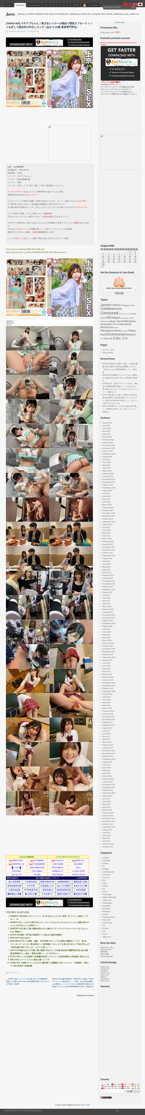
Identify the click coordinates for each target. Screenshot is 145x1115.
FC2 (46, 5)
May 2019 (106, 669)
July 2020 (106, 629)
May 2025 (106, 465)
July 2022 (106, 561)
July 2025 (106, 460)
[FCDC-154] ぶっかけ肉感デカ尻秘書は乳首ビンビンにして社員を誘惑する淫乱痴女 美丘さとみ (49, 956)
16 (135, 257)
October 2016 (108, 756)
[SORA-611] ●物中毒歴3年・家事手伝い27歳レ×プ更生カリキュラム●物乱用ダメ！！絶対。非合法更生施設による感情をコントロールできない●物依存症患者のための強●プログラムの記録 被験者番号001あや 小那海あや (73, 984)
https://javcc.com (107, 32)
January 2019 (108, 680)
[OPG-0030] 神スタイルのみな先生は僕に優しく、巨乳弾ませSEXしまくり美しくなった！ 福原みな (120, 409)
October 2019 (108, 655)
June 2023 (107, 530)
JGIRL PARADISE (109, 897)
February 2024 (108, 508)
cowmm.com (105, 973)
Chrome (121, 314)
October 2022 (108, 553)
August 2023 (107, 525)
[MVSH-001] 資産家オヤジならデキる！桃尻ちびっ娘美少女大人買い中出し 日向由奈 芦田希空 (120, 378)
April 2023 (106, 536)
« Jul (102, 267)
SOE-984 (124, 331)
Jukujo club (114, 321)
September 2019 (109, 657)
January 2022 (108, 578)
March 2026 (107, 437)
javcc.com (37, 1110)
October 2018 (108, 688)
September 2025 (109, 454)
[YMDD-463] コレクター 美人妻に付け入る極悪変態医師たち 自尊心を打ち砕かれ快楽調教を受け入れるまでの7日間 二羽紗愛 (27, 981)
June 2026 (107, 428)
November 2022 (109, 550)
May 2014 (106, 838)
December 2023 (109, 513)
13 (119, 257)
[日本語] (140, 4)
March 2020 (107, 640)
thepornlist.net (105, 950)
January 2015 (108, 816)
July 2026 (106, 426)
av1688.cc (104, 971)
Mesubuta (125, 324)
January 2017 (108, 748)
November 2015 (109, 787)
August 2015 (107, 796)
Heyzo (116, 317)
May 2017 (106, 737)
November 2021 (109, 584)
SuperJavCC (22, 31)
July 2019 (106, 663)
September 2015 (109, 793)
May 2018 (106, 703)
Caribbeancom (111, 308)
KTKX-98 (115, 324)
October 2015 (108, 790)
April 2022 (106, 570)
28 (125, 262)
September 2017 (109, 725)
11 (108, 257)
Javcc (10, 14)
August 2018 (107, 694)
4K (67, 5)
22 (130, 259)
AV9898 (132, 305)
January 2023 (108, 544)
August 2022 (107, 558)
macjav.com (104, 967)
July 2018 (106, 697)
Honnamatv (125, 318)
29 (130, 262)
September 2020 (109, 623)
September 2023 (109, 522)
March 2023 (107, 539)
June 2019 (107, 666)
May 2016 (106, 770)
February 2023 (108, 542)
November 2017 (109, 720)
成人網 (76, 5)
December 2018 (109, 683)
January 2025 (108, 477)
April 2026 (106, 434)
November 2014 (109, 821)
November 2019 (109, 652)
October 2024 (108, 485)
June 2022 (107, 564)
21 (125, 259)
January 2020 (108, 646)
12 (114, 257)
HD (53, 5)
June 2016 (107, 768)
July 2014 (106, 833)
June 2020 (107, 632)
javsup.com (104, 969)
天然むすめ (120, 338)
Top (117, 1111)
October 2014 (108, 824)
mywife (115, 327)
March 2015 (107, 810)
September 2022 (109, 556)
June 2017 (107, 734)
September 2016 (109, 759)
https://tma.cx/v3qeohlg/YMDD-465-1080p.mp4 (25, 249)
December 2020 (109, 615)
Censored (20, 5)
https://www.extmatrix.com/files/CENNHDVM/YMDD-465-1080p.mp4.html (36, 252)
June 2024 (107, 496)
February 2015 (108, 813)
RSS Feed (121, 23)
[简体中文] (126, 4)
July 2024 (106, 493)
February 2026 (108, 440)
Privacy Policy (108, 353)
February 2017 (108, 745)
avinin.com (104, 975)
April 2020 (106, 638)
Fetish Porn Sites (106, 948)
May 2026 (106, 431)
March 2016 (107, 776)
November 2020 (109, 618)
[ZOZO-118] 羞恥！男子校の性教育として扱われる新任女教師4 (36, 935)
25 (109, 262)
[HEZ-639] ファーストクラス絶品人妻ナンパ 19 (29, 960)
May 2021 (106, 601)
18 (109, 259)
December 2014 (109, 819)
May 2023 (106, 533)
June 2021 (107, 598)
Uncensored (34, 5)
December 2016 (109, 751)
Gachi (133, 314)
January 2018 (108, 714)
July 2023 (106, 527)
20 (119, 259)
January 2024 (108, 510)
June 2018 (107, 700)
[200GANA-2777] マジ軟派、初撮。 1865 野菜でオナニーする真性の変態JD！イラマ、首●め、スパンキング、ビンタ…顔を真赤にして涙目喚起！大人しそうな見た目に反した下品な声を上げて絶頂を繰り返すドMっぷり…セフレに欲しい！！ (49, 944)
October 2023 (108, 519)
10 (103, 257)
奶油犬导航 (104, 954)
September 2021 (109, 590)
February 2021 (108, 609)
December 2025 (109, 445)
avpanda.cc (104, 979)
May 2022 (106, 567)
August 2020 (107, 626)
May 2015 (106, 804)
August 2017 (107, 728)
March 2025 (107, 471)
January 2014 (108, 847)
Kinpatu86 (105, 324)
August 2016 (107, 762)
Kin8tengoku (128, 321)
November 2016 (109, 753)
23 (135, 259)
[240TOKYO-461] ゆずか (20, 938)
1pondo (105, 305)
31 (103, 264)
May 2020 (106, 635)
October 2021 (108, 587)
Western (130, 334)
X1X (102, 339)
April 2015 (106, 807)
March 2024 (107, 505)
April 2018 (106, 705)
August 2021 (107, 592)
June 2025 (107, 462)
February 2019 (108, 677)
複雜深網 (103, 952)
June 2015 (107, 802)
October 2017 (108, 722)
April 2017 (106, 739)
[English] (135, 4)
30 (135, 262)
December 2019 (109, 649)
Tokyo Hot (106, 920)
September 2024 (109, 488)
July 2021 (106, 595)
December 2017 (109, 717)
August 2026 (107, 423)
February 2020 (108, 643)
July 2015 (106, 799)
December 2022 (109, 547)
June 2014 (107, 835)
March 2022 (107, 573)
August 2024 (107, 491)
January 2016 (108, 782)
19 (114, 259)
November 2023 (109, 516)
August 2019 (107, 660)
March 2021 (107, 607)
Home (8, 5)
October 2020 (108, 621)
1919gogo (125, 305)
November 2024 (109, 482)
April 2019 (106, 672)
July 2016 (106, 765)
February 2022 (108, 575)
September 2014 (109, 827)
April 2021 (106, 604)
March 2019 (107, 674)
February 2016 (108, 779)
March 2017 (107, 742)
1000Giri (116, 305)
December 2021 (109, 581)
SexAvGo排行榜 (106, 956)
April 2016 (106, 773)
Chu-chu (128, 314)
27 (119, 262)
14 (125, 257)
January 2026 (108, 443)
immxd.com (104, 981)
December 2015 (109, 785)
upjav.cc (103, 977)
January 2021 (108, 612)
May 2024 (106, 499)
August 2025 (107, 457)
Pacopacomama (110, 330)
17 (103, 259)
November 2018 (109, 686)
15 (130, 257)
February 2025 (108, 474)
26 (114, 262)
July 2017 (106, 731)
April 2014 (106, 841)
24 (103, 262)
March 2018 (107, 708)
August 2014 (107, 830)
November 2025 (109, 448)
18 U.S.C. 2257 (108, 350)
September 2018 (109, 691)
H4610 (103, 318)
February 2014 (108, 844)
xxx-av (108, 338)
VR (60, 5)
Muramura (106, 327)
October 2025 (108, 451)
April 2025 (106, 468)
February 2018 (108, 711)
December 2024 (109, 479)
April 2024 (106, 502)
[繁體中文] (130, 4)
